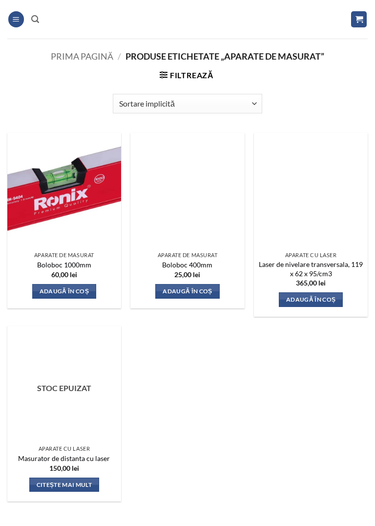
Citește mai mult (64, 485)
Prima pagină (82, 56)
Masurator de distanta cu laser (64, 458)
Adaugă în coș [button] (64, 291)
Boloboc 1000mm (64, 265)
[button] (16, 19)
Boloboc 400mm (187, 265)
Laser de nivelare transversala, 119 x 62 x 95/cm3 (311, 269)
